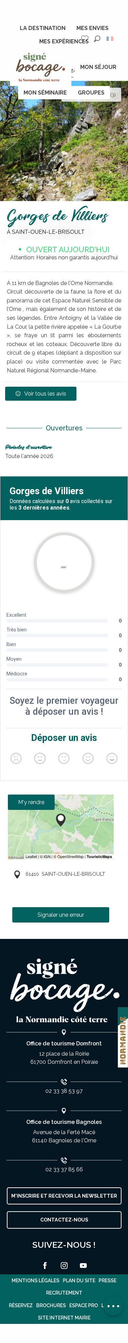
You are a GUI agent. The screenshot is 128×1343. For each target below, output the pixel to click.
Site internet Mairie (64, 1317)
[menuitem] (42, 28)
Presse (107, 1280)
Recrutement (64, 1293)
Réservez (21, 1305)
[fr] (110, 38)
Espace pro (83, 1305)
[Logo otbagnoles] (64, 990)
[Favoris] (85, 38)
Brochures (51, 1305)
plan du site (79, 1280)
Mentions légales (35, 1280)
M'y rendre (31, 802)
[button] (97, 39)
